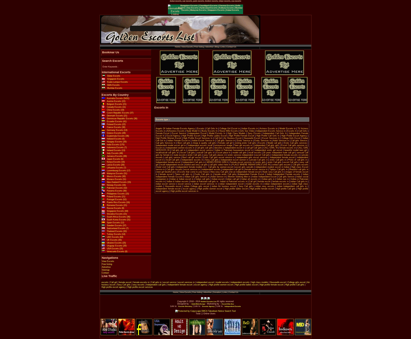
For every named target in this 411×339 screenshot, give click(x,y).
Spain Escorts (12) (115, 222)
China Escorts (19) (115, 110)
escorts (104, 282)
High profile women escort (221, 284)
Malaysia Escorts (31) (117, 173)
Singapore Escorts (115, 79)
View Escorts (187, 47)
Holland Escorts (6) (116, 139)
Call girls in (156, 282)
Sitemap (105, 270)
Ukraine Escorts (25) (116, 243)
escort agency (200, 284)
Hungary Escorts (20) (117, 141)
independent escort (205, 282)
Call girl (113, 282)
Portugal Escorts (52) (117, 199)
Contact (105, 273)
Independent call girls (156, 284)
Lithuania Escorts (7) (116, 167)
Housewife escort (278, 282)
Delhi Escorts (113, 85)
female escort (125, 282)
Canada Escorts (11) (116, 107)
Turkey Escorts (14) (116, 234)
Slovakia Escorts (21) (117, 214)
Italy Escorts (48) (115, 153)
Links (222, 47)
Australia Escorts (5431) (118, 98)
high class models (259, 282)
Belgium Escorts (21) (116, 104)
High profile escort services (140, 287)
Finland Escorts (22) (116, 124)
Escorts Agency (208, 306)
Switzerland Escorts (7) (117, 228)
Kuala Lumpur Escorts (117, 82)
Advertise (209, 47)
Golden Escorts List (208, 301)
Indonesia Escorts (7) (117, 147)
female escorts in (141, 282)
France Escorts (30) (116, 127)
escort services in (186, 282)
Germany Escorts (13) (117, 130)
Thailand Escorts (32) (117, 231)
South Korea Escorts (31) (118, 219)
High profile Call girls (294, 284)
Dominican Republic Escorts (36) (122, 118)
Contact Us (231, 47)
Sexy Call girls (124, 284)
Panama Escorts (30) (117, 191)
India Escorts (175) (115, 144)
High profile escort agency (113, 287)
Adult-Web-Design (198, 304)
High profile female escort (271, 284)
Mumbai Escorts (114, 88)
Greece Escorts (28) (116, 133)
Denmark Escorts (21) (117, 115)
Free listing (199, 47)
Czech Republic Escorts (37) (120, 113)
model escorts (222, 282)
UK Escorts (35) (114, 240)
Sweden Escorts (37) (116, 225)
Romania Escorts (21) (117, 205)
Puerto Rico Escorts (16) (118, 202)
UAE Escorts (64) (115, 237)
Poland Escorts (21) (116, 196)
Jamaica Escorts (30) (117, 156)
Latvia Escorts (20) (115, 165)
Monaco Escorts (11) (116, 179)
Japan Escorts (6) (115, 159)
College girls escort (297, 282)
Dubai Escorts (113, 76)
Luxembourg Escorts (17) (118, 170)
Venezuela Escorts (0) (117, 251)
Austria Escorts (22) (116, 101)
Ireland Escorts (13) (116, 150)
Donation (217, 292)
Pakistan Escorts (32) (117, 188)
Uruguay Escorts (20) (117, 245)
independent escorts (240, 282)
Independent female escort (180, 284)
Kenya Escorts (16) (116, 162)
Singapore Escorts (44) (117, 211)
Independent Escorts (233, 306)
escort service (169, 282)
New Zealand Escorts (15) (119, 182)
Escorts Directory (185, 306)
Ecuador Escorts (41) (117, 121)
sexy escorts (138, 284)
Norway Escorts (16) (116, 185)
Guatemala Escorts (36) (118, 136)
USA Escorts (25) (115, 248)
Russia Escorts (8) (115, 208)
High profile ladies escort (246, 284)
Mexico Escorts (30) (116, 176)
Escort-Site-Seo (228, 304)
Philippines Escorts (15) (118, 193)
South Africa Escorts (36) (118, 217)
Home (177, 47)
